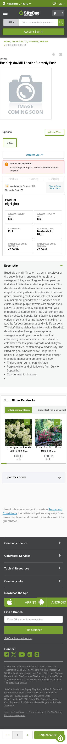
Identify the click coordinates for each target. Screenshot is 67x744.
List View (56, 132)
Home (7, 41)
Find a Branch (13, 612)
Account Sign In (33, 31)
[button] (17, 3)
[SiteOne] (29, 15)
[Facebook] (7, 656)
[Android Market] (49, 599)
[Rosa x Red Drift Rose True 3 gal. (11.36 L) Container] (48, 432)
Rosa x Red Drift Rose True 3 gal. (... (48, 449)
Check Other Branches (55, 187)
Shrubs (44, 41)
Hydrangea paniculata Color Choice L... (18, 449)
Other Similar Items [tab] (19, 410)
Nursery (33, 41)
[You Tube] (22, 656)
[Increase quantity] (28, 735)
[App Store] (17, 599)
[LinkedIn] (30, 656)
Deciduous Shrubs (16, 45)
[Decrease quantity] (8, 735)
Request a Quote (49, 735)
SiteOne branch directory (18, 638)
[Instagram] (38, 656)
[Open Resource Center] (60, 737)
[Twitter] (14, 656)
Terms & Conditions (14, 712)
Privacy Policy (36, 712)
